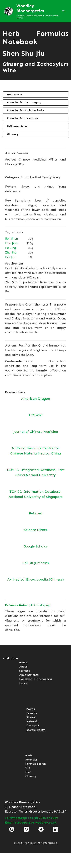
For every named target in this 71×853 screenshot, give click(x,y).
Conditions (26, 679)
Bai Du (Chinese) (35, 563)
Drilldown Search (18, 126)
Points (30, 709)
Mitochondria (43, 679)
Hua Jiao (11, 243)
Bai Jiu (9, 257)
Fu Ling (10, 248)
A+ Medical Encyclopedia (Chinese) (35, 579)
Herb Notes (14, 94)
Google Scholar (35, 546)
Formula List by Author (22, 118)
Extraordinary (35, 729)
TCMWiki (35, 415)
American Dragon (35, 398)
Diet (28, 772)
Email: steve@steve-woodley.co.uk (30, 822)
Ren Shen (11, 238)
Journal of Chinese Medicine (35, 432)
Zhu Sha (11, 252)
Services (24, 670)
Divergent (32, 725)
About (23, 666)
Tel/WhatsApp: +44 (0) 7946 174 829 (31, 818)
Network (32, 721)
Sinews (30, 717)
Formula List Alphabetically (25, 110)
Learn (23, 683)
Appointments (28, 674)
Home (23, 662)
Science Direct (35, 530)
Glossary (12, 134)
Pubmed (35, 513)
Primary (31, 713)
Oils (27, 767)
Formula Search (35, 763)
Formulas (31, 759)
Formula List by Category (24, 102)
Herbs (29, 755)
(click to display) (27, 605)
